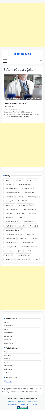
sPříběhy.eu (8, 365)
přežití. (30, 234)
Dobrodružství (11, 188)
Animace (10, 184)
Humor (20, 213)
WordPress (33, 391)
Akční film (31, 180)
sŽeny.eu (7, 372)
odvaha (21, 226)
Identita (33, 213)
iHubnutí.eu (8, 355)
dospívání (29, 192)
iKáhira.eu (7, 358)
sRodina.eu (7, 339)
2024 (19, 180)
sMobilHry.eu (8, 332)
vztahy (9, 259)
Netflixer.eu (12, 401)
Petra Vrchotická (10, 106)
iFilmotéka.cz (22, 53)
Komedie (10, 217)
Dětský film (33, 197)
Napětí (9, 226)
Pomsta (34, 226)
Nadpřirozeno (30, 222)
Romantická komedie (29, 247)
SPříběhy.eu (32, 401)
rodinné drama (12, 242)
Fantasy (9, 201)
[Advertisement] (22, 25)
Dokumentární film (13, 192)
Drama (9, 197)
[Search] (41, 61)
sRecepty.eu (8, 336)
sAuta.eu (7, 322)
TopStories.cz (23, 401)
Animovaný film (25, 184)
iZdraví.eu (7, 362)
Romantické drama (13, 251)
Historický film (30, 209)
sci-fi (28, 251)
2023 (8, 180)
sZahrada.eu (8, 369)
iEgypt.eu (7, 352)
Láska (22, 217)
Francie (9, 205)
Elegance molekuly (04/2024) (15, 103)
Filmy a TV (25, 404)
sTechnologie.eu (9, 343)
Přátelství (10, 238)
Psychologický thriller (14, 234)
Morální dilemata (12, 222)
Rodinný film (11, 247)
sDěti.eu (6, 329)
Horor (9, 213)
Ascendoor (13, 391)
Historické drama (12, 209)
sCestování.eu (8, 325)
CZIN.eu (34, 404)
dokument (27, 188)
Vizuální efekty (24, 255)
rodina (35, 238)
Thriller (9, 255)
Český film (22, 259)
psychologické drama (14, 230)
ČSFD (35, 259)
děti (20, 197)
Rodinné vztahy (29, 242)
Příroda (23, 238)
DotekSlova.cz (13, 404)
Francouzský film (25, 205)
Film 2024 (22, 201)
